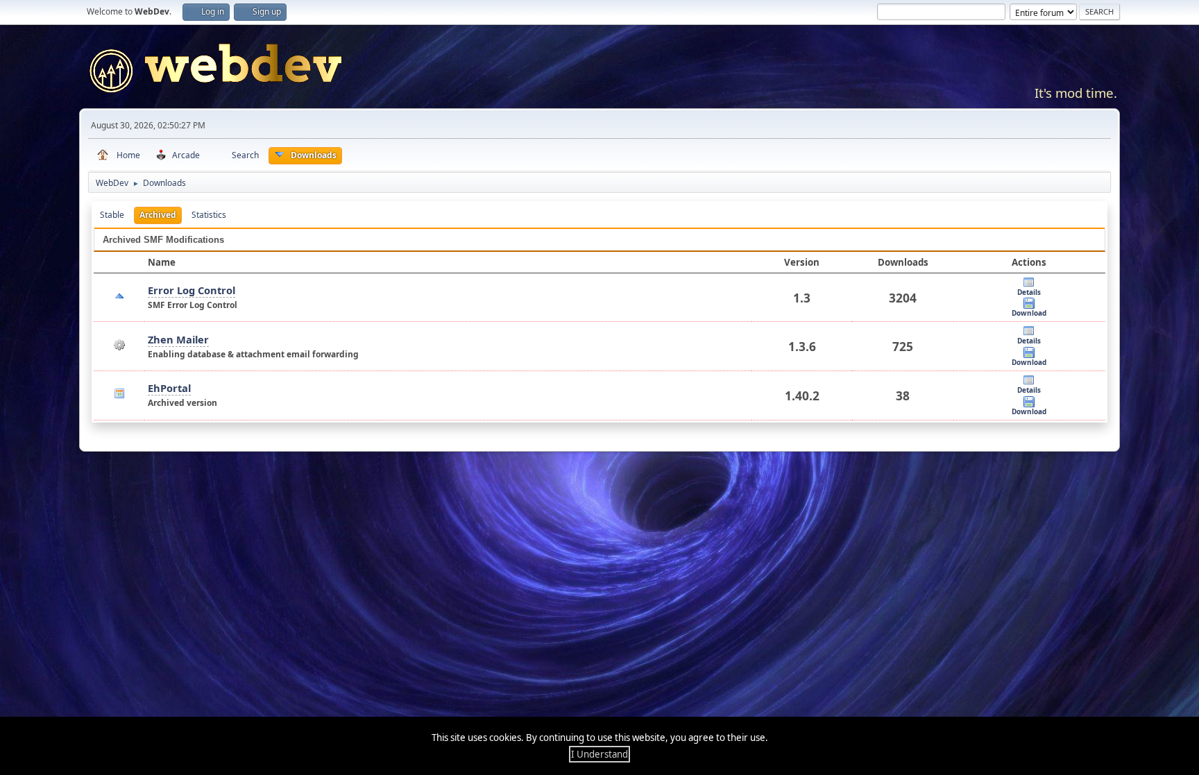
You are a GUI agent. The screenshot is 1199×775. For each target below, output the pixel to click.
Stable (112, 215)
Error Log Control (191, 290)
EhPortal (169, 388)
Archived (157, 215)
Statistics (209, 215)
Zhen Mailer (178, 339)
